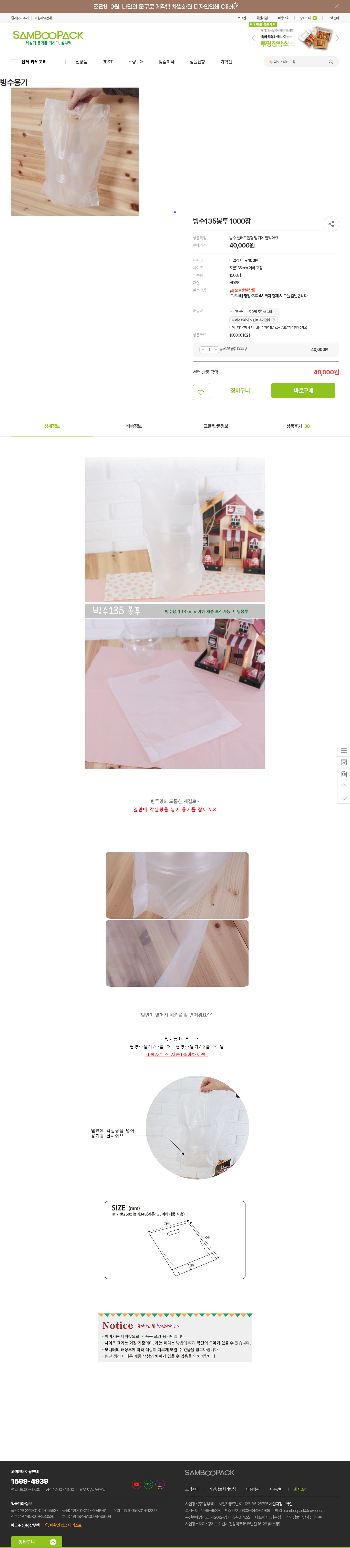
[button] (253, 38)
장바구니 (308, 18)
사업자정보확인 (280, 1504)
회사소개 (300, 1489)
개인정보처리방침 (222, 1489)
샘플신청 (197, 61)
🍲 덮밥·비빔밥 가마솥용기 (286, 62)
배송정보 (134, 426)
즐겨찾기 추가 (20, 18)
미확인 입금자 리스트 (65, 1525)
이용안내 (276, 1489)
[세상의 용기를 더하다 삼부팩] (48, 43)
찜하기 (200, 392)
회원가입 (261, 18)
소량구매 (135, 61)
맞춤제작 (166, 61)
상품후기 (298, 426)
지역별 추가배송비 (260, 312)
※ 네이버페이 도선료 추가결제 (251, 320)
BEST (107, 61)
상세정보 (52, 426)
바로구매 (303, 390)
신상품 (81, 61)
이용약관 (253, 1489)
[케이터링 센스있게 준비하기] (295, 51)
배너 (175, 6)
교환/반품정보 (216, 426)
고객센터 (333, 18)
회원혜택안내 (43, 18)
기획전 (226, 61)
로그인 (241, 18)
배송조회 (283, 18)
